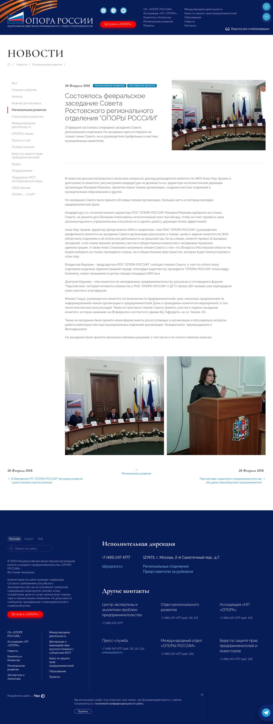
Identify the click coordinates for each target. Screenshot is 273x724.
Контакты (190, 25)
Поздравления (22, 171)
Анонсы (17, 96)
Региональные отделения (165, 566)
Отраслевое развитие (27, 116)
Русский (14, 538)
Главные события (24, 90)
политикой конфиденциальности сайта (119, 703)
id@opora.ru (112, 566)
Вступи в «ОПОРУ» (118, 24)
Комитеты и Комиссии (157, 17)
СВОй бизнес (21, 188)
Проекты (148, 25)
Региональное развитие (158, 21)
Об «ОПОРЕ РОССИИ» (157, 9)
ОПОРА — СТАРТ (23, 194)
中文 (40, 538)
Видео (16, 164)
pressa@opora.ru (112, 652)
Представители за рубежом (168, 571)
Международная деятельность (203, 9)
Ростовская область (142, 85)
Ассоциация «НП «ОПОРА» (160, 13)
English (28, 538)
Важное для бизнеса (26, 103)
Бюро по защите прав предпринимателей (210, 13)
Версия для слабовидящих (249, 29)
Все (14, 83)
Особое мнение (23, 147)
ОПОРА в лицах (22, 133)
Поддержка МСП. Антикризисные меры (27, 179)
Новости (189, 21)
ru (266, 16)
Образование (192, 17)
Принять (83, 711)
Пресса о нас (21, 140)
